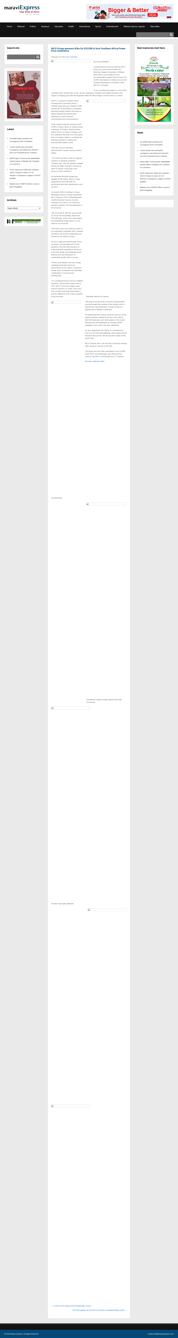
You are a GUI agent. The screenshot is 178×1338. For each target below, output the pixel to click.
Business (45, 26)
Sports (98, 26)
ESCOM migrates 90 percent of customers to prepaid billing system (100, 1310)
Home (9, 26)
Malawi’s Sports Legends (134, 26)
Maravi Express (16, 1334)
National (20, 26)
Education (59, 26)
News (102, 361)
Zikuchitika (154, 26)
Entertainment (112, 26)
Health (71, 26)
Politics (33, 26)
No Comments (72, 57)
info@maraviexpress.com (164, 1334)
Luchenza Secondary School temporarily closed (71, 1306)
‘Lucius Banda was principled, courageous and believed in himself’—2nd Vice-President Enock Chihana (24, 150)
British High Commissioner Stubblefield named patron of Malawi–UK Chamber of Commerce (25, 161)
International (84, 26)
